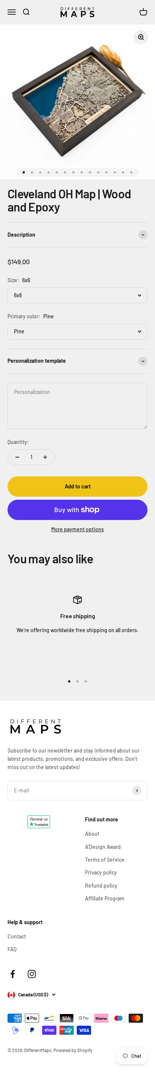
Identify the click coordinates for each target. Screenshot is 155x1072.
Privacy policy (101, 872)
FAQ (12, 949)
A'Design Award (103, 847)
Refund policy (101, 885)
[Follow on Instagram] (32, 974)
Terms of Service (105, 859)
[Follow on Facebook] (13, 974)
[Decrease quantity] (17, 457)
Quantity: (18, 442)
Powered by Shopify (73, 1050)
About (92, 833)
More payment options (77, 529)
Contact (17, 936)
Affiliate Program (105, 898)
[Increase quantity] (45, 457)
